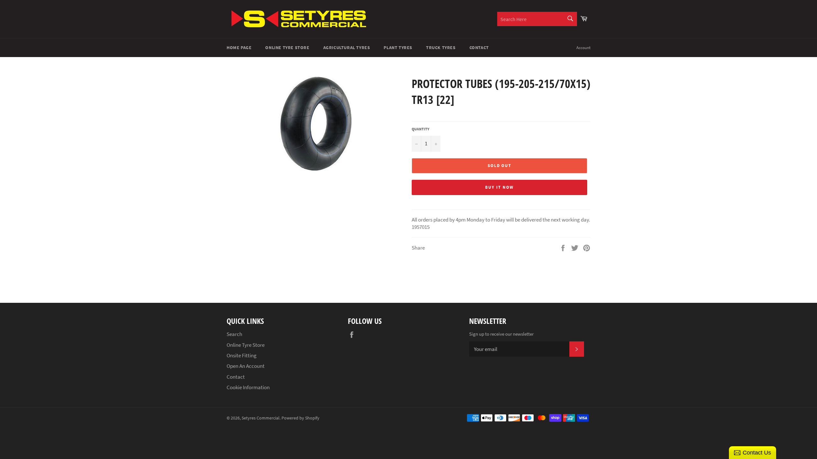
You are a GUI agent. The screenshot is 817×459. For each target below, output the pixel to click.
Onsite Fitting (242, 355)
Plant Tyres (398, 47)
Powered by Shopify (300, 418)
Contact (479, 47)
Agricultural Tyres (346, 47)
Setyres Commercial (261, 418)
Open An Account (246, 365)
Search (234, 334)
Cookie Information (248, 387)
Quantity (420, 129)
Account (583, 47)
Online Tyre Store (287, 47)
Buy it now (499, 187)
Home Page (239, 47)
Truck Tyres (441, 47)
